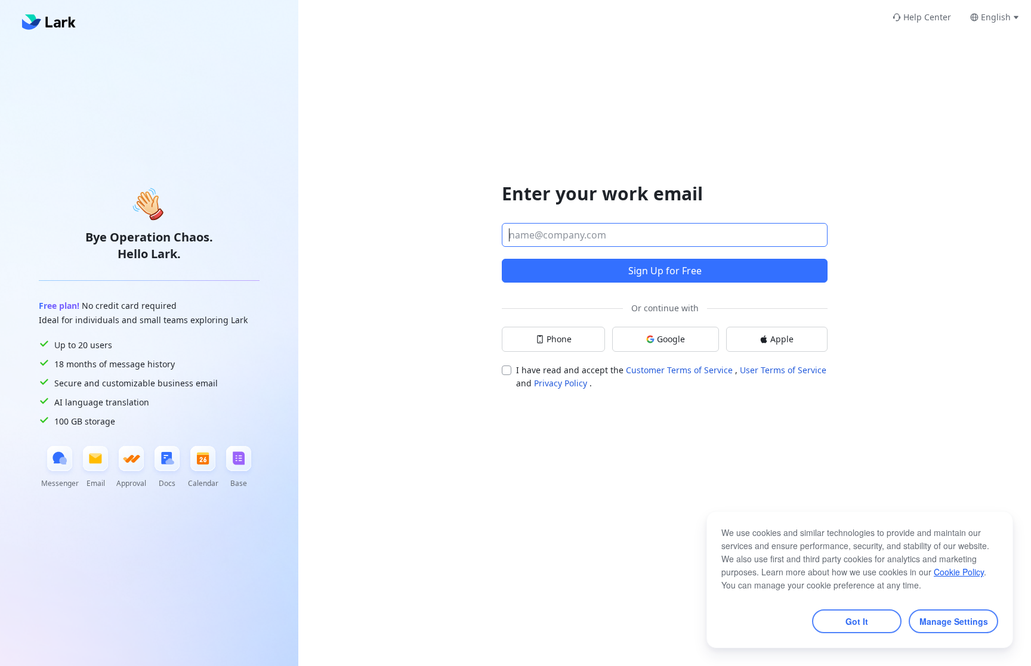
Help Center (927, 17)
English (996, 17)
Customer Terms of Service (680, 370)
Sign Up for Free (665, 270)
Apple (782, 339)
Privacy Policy (561, 383)
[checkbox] (506, 370)
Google (671, 339)
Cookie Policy (959, 572)
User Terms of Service (783, 370)
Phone (559, 339)
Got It (856, 621)
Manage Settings (953, 621)
